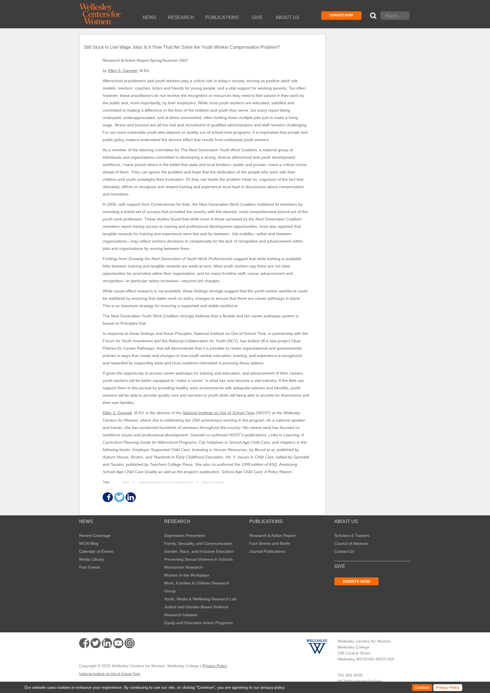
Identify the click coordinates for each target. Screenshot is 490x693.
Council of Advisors (351, 543)
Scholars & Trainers (351, 535)
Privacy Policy (214, 666)
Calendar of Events (96, 551)
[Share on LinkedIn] (130, 497)
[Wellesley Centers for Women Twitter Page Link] (95, 643)
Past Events (89, 567)
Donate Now (341, 15)
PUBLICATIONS (266, 521)
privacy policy (272, 687)
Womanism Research (183, 567)
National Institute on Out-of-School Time (219, 413)
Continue (205, 687)
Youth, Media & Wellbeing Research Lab (200, 599)
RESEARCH (177, 521)
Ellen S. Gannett (122, 70)
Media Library (91, 559)
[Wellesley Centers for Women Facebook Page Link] (84, 643)
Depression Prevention (184, 535)
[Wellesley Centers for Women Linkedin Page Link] (107, 643)
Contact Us (344, 551)
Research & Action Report (272, 535)
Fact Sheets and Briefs (269, 543)
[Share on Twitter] (119, 497)
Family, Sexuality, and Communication (198, 543)
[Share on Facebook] (107, 497)
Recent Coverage (95, 535)
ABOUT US (346, 521)
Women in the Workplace (186, 575)
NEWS (86, 521)
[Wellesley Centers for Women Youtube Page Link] (118, 644)
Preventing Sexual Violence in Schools (198, 559)
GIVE (339, 566)
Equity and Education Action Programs (198, 622)
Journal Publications (267, 551)
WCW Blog (88, 543)
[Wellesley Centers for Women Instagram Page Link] (129, 644)
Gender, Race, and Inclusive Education (199, 551)
